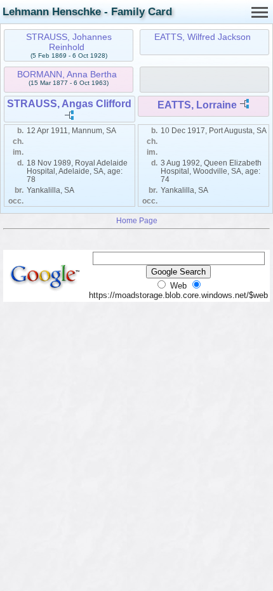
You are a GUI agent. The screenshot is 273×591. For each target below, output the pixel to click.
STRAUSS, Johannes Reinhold (69, 42)
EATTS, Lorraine (197, 105)
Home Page (136, 220)
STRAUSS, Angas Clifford (69, 103)
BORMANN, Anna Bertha (67, 74)
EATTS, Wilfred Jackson (202, 37)
